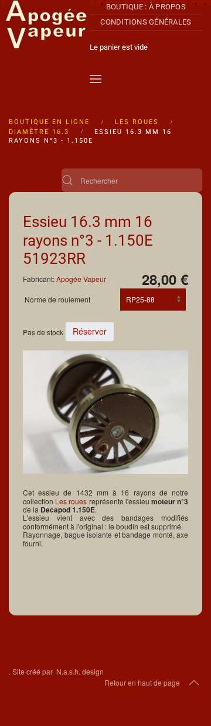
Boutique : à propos (146, 6)
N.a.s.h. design (80, 671)
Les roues (71, 501)
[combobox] (132, 180)
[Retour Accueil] (47, 47)
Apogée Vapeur (81, 279)
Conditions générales (145, 22)
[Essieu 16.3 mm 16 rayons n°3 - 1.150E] (105, 411)
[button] (95, 79)
